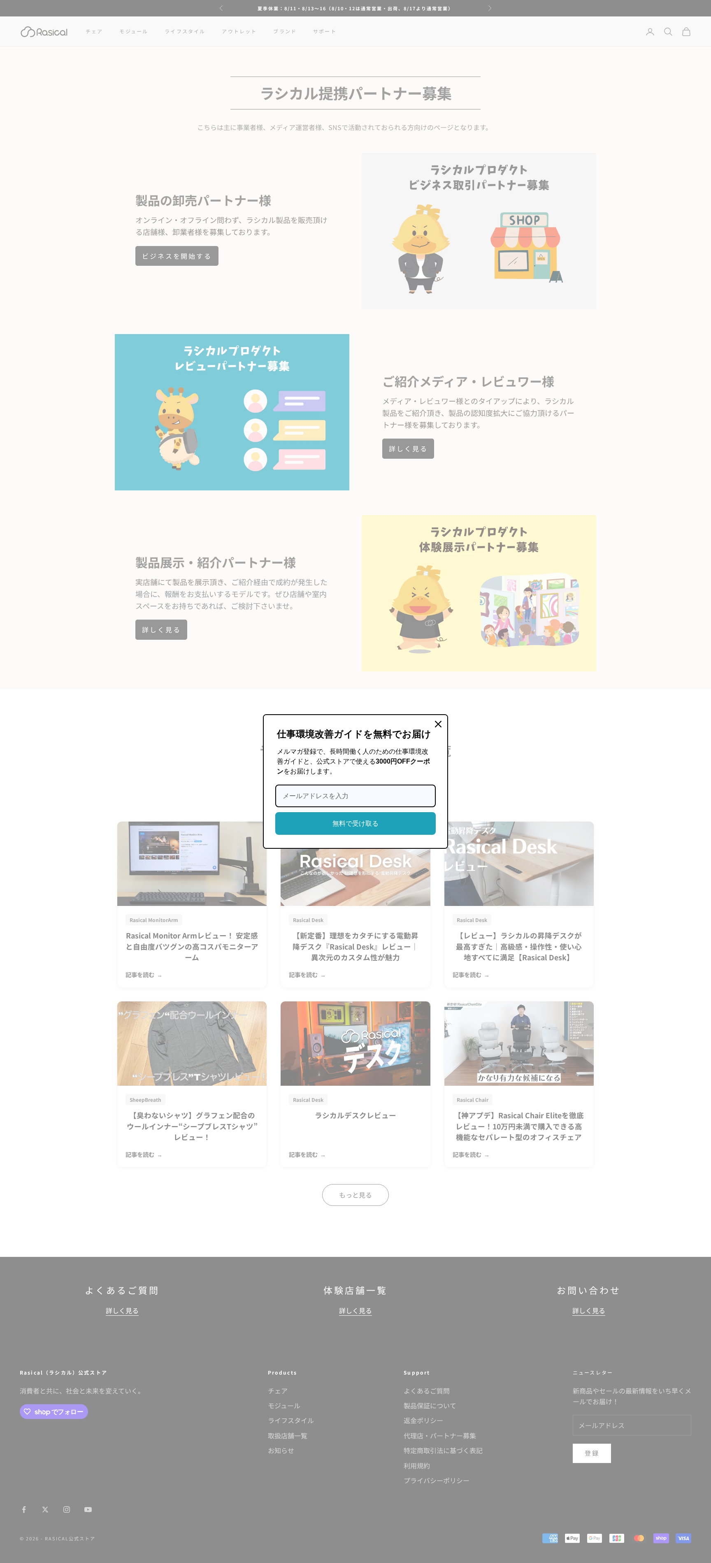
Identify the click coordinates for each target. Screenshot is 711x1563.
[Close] (438, 724)
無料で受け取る (355, 823)
